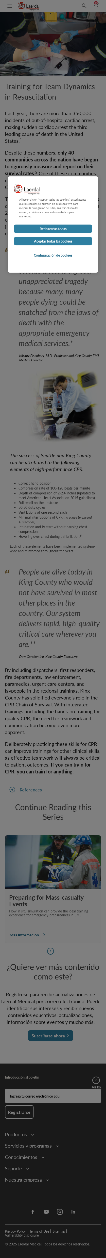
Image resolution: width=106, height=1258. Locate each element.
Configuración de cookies (53, 255)
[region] (53, 224)
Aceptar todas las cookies (53, 241)
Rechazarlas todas (53, 228)
